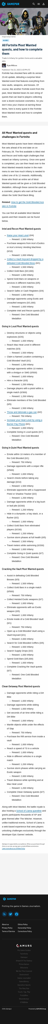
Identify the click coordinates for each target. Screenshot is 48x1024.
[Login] (43, 3)
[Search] (33, 3)
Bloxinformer (24, 999)
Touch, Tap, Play (24, 992)
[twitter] (10, 914)
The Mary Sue (24, 988)
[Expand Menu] (38, 3)
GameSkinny (24, 981)
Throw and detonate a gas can (22, 412)
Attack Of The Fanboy (24, 961)
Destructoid (24, 974)
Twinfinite (24, 954)
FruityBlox (24, 995)
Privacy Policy (7, 928)
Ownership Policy (24, 928)
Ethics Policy (23, 924)
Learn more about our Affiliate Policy (13, 848)
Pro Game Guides (24, 950)
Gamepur (24, 957)
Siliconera (24, 968)
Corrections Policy (25, 931)
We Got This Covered (24, 971)
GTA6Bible (24, 1002)
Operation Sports (24, 985)
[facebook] (16, 914)
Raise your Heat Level (18, 235)
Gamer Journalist (24, 978)
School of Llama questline (29, 811)
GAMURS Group (41, 1009)
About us (5, 924)
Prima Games (24, 964)
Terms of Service (8, 931)
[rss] (4, 914)
